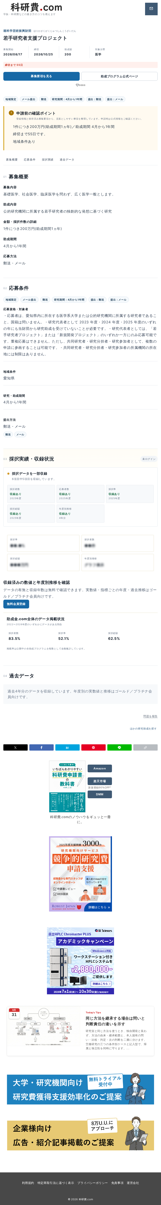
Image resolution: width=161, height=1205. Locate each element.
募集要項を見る (41, 76)
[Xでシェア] (15, 747)
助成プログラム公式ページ (119, 76)
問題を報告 (150, 716)
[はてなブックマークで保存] (67, 747)
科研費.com (86, 1199)
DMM (100, 794)
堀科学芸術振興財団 (17, 30)
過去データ (67, 159)
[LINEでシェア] (119, 747)
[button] (145, 747)
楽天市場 (99, 781)
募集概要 (12, 159)
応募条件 (29, 159)
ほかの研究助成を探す (143, 728)
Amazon (99, 768)
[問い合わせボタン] (151, 9)
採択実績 (47, 159)
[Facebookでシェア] (41, 747)
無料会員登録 (16, 604)
